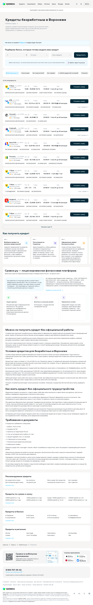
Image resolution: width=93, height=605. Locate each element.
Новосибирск (51, 533)
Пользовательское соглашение (52, 582)
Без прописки (30, 480)
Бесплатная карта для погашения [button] (14, 92)
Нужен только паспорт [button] (45, 92)
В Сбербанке (9, 515)
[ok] (84, 593)
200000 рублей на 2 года (13, 500)
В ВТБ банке (30, 515)
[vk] (79, 593)
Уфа (69, 535)
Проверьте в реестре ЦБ (53, 290)
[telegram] (74, 593)
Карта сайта (17, 585)
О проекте (6, 582)
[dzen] (89, 593)
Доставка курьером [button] (31, 92)
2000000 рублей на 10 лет (55, 500)
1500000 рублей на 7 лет (76, 498)
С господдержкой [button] (10, 191)
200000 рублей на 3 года (34, 500)
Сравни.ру (5, 544)
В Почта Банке (51, 515)
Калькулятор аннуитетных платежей (57, 482)
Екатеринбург (72, 533)
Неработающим (23, 544)
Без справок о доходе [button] (60, 92)
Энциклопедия (7, 585)
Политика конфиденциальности (73, 582)
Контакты (13, 582)
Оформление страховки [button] (48, 149)
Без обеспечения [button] (45, 107)
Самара (7, 535)
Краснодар (29, 533)
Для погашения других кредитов (15, 482)
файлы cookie (22, 598)
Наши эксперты (27, 585)
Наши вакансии (37, 585)
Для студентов (72, 482)
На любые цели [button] (56, 107)
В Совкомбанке (73, 515)
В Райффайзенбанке (74, 517)
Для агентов (38, 582)
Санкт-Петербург (31, 535)
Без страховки (72, 480)
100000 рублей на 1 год (12, 498)
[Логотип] (9, 589)
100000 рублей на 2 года (34, 498)
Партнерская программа (25, 582)
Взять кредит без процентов (56, 480)
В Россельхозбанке (53, 517)
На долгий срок (31, 482)
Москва (7, 533)
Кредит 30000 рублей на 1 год (77, 500)
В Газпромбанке (10, 517)
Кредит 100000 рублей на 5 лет (57, 498)
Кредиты (13, 544)
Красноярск (51, 535)
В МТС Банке (30, 517)
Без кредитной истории (12, 480)
